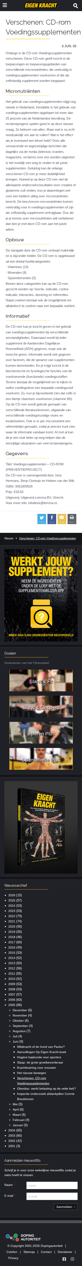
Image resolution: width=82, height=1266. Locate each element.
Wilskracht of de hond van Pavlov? (41, 1046)
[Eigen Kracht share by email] (62, 519)
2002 (11, 1141)
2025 (11, 900)
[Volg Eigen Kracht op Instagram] (72, 1259)
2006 (11, 999)
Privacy (13, 1258)
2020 (11, 926)
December (20, 1010)
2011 (11, 973)
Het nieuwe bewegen (31, 1073)
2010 (11, 979)
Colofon (12, 1252)
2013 (11, 963)
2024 (11, 905)
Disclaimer (65, 1252)
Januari (18, 1125)
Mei (15, 1104)
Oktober (18, 1020)
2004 (11, 1130)
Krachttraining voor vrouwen (36, 1067)
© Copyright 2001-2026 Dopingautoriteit (35, 1245)
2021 (11, 921)
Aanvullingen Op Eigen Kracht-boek (41, 1052)
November (20, 1015)
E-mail (8, 1195)
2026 (11, 895)
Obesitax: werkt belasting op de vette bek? (46, 1088)
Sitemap (29, 1252)
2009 (11, 984)
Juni (15, 1041)
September (20, 1026)
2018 (11, 937)
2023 (11, 911)
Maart (17, 1114)
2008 (11, 989)
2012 (11, 968)
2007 (11, 994)
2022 (11, 916)
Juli (15, 1036)
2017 (11, 942)
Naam (8, 1185)
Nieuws (9, 538)
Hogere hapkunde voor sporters (39, 1057)
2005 (11, 1005)
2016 (11, 947)
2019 (11, 931)
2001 (11, 1146)
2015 (11, 952)
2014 (11, 958)
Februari (18, 1120)
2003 (11, 1135)
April (16, 1109)
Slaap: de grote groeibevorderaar (40, 1062)
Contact (46, 1252)
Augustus (19, 1031)
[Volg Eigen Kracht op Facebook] (64, 1259)
